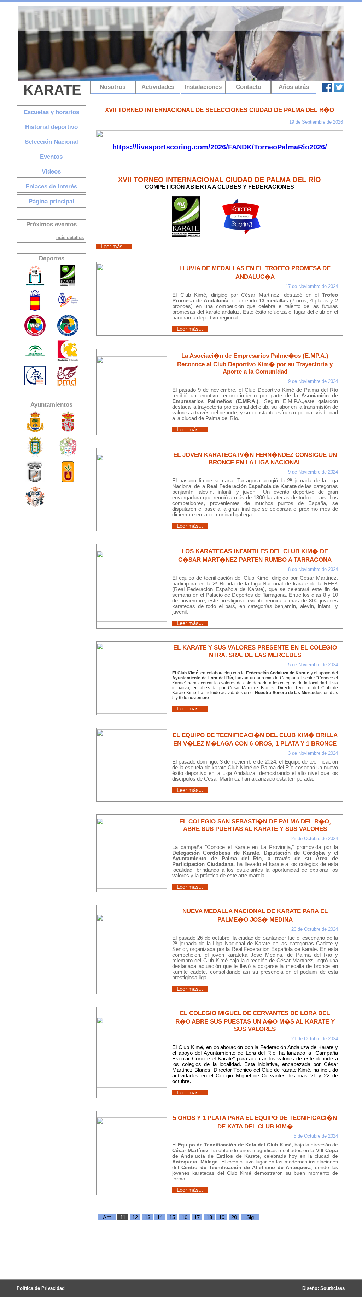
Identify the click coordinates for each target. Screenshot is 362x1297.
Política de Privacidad (41, 1288)
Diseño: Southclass (323, 1288)
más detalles (70, 237)
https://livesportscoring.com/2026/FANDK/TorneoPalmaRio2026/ (219, 147)
